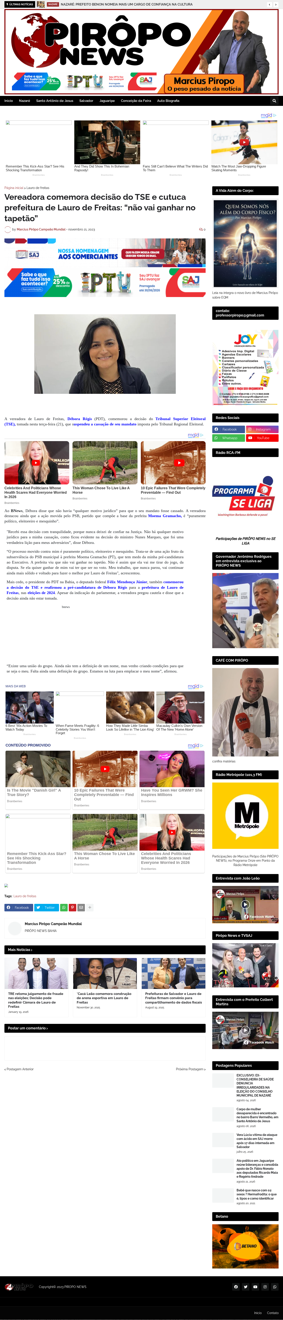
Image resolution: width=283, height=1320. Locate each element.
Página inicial (13, 187)
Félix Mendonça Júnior (127, 582)
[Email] (81, 907)
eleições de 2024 (40, 592)
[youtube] (255, 1287)
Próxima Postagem (189, 1069)
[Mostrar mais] (90, 907)
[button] (269, 4)
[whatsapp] (275, 1287)
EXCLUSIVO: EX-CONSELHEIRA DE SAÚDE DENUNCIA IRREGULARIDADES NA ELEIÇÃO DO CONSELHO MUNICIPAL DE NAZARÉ (255, 1085)
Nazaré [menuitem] (24, 101)
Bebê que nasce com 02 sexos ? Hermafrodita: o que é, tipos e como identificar (257, 1194)
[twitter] (245, 1287)
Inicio (258, 1313)
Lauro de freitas (38, 187)
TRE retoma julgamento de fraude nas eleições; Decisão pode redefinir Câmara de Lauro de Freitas (35, 1000)
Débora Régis (79, 419)
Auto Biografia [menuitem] (168, 101)
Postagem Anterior (20, 1069)
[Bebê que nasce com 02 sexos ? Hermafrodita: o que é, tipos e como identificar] (223, 1195)
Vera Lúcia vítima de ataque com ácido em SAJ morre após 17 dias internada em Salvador (257, 1141)
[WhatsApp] (64, 907)
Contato (273, 1313)
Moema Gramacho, (166, 516)
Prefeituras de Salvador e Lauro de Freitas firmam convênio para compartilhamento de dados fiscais (173, 998)
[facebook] (236, 1287)
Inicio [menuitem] (8, 101)
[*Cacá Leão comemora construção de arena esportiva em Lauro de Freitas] (105, 973)
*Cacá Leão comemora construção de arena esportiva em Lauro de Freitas (104, 998)
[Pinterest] (72, 907)
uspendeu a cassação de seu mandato (105, 424)
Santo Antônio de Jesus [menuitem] (54, 101)
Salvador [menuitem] (86, 101)
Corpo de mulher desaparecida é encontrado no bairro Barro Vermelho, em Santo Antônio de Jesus (257, 1115)
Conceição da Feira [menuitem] (136, 101)
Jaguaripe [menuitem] (107, 101)
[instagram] (265, 1287)
